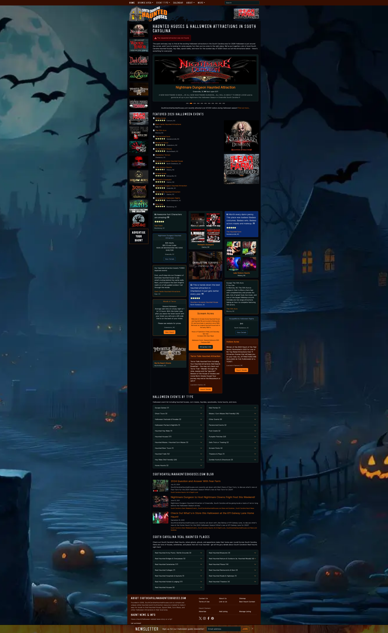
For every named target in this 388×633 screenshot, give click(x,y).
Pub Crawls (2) (214, 431)
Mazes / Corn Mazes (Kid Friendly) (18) (224, 414)
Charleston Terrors (162, 155)
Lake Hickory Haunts (163, 167)
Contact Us (203, 598)
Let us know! (136, 623)
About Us (223, 598)
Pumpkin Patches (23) (217, 437)
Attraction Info (205, 347)
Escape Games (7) (162, 408)
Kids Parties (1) (214, 408)
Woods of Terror (205, 87)
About (189, 2)
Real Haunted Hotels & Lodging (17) (169, 582)
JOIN (245, 629)
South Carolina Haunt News (245, 508)
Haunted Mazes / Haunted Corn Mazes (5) (171, 442)
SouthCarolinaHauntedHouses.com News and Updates (216, 508)
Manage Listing (245, 611)
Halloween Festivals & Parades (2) (168, 419)
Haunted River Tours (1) (164, 448)
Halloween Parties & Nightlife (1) (167, 425)
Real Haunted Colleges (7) (165, 570)
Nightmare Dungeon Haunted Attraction (171, 186)
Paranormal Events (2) (217, 425)
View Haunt (169, 332)
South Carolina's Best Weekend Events (184, 508)
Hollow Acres (160, 118)
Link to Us (223, 602)
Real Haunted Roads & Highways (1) (223, 576)
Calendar (178, 2)
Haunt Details (205, 389)
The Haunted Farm (162, 137)
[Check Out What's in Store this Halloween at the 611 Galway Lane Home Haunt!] (160, 517)
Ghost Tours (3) (161, 414)
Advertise (202, 611)
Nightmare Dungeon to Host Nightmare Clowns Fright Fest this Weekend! (213, 497)
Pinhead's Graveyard (163, 180)
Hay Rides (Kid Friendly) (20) (166, 460)
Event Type (162, 2)
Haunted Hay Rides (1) (163, 431)
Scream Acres (160, 173)
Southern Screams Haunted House (169, 161)
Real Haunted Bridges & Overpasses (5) (170, 559)
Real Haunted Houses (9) (165, 587)
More (200, 2)
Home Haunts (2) (161, 465)
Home (132, 2)
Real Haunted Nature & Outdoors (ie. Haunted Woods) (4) (231, 559)
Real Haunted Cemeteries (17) (166, 564)
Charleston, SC (205, 266)
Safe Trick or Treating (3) (219, 442)
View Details (169, 259)
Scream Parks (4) (215, 448)
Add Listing (223, 611)
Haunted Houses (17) (163, 437)
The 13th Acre (160, 130)
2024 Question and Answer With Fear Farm (196, 481)
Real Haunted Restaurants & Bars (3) (223, 570)
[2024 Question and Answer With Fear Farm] (160, 486)
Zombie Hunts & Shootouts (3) (221, 460)
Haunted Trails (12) (162, 454)
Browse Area (144, 2)
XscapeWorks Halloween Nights (167, 198)
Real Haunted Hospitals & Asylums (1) (169, 576)
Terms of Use (204, 602)
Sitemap (242, 598)
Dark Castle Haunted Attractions (168, 124)
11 (224, 103)
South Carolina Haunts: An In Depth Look (184, 492)
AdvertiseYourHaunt (139, 236)
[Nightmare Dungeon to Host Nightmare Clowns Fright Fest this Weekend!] (160, 502)
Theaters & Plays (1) (217, 454)
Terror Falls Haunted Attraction (167, 192)
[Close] (252, 628)
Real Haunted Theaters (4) (219, 582)
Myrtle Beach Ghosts (163, 149)
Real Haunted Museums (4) (219, 553)
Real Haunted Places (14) (218, 564)
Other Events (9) (215, 419)
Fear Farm (159, 204)
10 (220, 103)
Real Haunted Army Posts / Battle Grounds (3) (173, 553)
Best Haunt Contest (247, 602)
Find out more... (244, 108)
